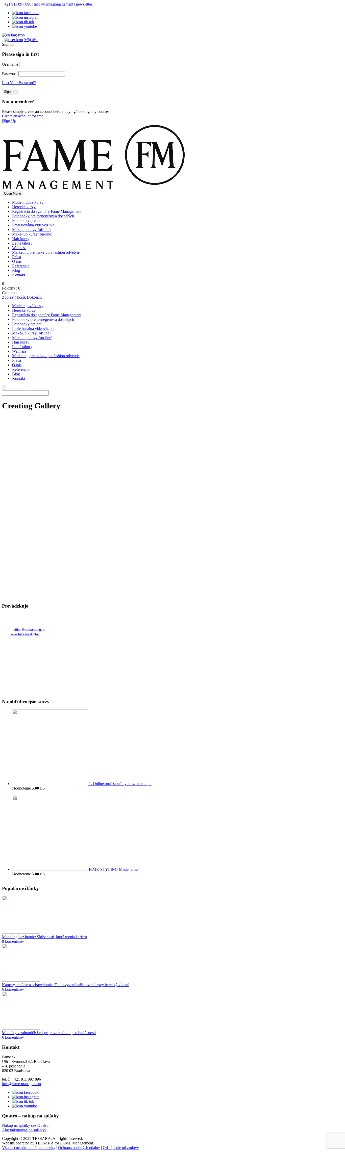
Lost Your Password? (19, 83)
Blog (16, 270)
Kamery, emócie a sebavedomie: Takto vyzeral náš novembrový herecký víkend (65, 985)
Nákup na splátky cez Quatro (25, 1125)
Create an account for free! (23, 116)
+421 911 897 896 (16, 4)
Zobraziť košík (14, 297)
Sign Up (9, 120)
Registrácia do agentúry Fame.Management (46, 211)
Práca (16, 257)
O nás (16, 261)
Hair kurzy (20, 239)
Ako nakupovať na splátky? (24, 1130)
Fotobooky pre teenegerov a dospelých (43, 216)
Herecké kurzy (24, 207)
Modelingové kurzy (27, 202)
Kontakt (18, 275)
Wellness (19, 248)
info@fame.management (53, 4)
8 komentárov (13, 941)
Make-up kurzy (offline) (31, 229)
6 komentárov (13, 989)
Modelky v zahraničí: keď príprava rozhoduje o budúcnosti (49, 1033)
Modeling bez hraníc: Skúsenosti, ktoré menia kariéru (44, 937)
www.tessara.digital (25, 634)
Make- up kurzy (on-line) (32, 234)
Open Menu (12, 193)
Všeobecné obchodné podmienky (28, 1147)
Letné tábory (22, 243)
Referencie (20, 266)
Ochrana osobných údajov (79, 1147)
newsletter (84, 4)
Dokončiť (34, 297)
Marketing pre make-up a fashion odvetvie (46, 252)
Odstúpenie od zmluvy (121, 1147)
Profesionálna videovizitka (33, 225)
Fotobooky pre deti (27, 220)
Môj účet (31, 40)
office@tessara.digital (29, 630)
